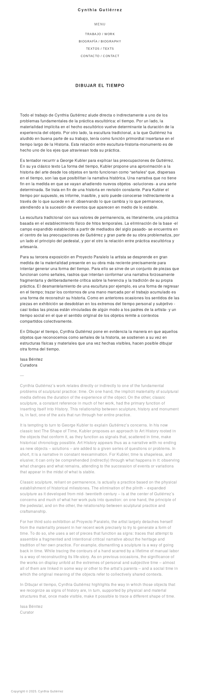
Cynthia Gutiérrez (100, 9)
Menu (100, 24)
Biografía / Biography (100, 41)
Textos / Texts (100, 48)
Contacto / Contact (100, 56)
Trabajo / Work (100, 34)
